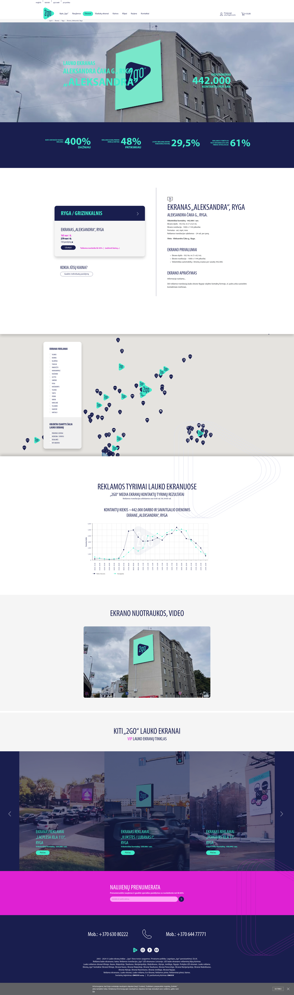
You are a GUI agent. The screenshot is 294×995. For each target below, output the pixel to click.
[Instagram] (142, 950)
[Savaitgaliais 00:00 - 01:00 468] (94, 557)
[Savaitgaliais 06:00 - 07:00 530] (123, 556)
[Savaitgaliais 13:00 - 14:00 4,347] (157, 533)
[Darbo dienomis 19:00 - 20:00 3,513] (186, 538)
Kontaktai (145, 14)
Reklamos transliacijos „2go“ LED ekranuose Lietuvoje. (141, 962)
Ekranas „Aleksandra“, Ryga (82, 230)
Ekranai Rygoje (169, 970)
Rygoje (176, 964)
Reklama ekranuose (111, 973)
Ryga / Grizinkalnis (81, 214)
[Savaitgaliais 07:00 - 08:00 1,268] (128, 552)
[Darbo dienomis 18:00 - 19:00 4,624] (181, 532)
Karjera (134, 14)
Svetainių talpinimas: (124, 975)
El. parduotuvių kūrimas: (157, 975)
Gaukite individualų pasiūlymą (76, 274)
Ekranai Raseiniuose (140, 970)
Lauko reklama (204, 964)
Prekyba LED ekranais (188, 964)
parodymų (66, 242)
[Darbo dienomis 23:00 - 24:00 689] (205, 555)
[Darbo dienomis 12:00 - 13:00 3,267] (152, 540)
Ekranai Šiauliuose (150, 967)
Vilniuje (106, 964)
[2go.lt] (48, 13)
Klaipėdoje (120, 964)
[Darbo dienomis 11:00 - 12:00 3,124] (147, 541)
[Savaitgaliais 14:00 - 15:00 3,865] (162, 536)
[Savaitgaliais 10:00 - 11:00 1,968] (143, 548)
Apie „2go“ (63, 14)
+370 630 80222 (113, 934)
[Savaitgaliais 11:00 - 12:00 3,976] (147, 535)
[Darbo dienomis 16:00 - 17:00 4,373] (171, 533)
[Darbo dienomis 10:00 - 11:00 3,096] (143, 541)
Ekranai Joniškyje (155, 970)
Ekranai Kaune (121, 967)
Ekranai (88, 14)
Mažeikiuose (152, 964)
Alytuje (161, 964)
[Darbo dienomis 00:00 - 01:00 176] (94, 558)
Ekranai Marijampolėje (184, 967)
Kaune (112, 964)
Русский (56, 3)
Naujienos (76, 14)
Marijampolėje (140, 964)
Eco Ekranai (149, 973)
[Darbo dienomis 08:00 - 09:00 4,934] (133, 530)
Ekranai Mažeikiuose (202, 967)
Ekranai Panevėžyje (166, 967)
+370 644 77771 (191, 934)
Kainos (115, 14)
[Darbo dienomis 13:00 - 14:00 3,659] (157, 537)
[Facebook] (149, 950)
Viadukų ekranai (102, 14)
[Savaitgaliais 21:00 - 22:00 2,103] (195, 547)
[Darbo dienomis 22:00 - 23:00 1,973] (200, 548)
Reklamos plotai (161, 973)
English (38, 3)
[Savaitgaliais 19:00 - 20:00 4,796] (186, 530)
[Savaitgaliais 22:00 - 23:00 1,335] (200, 551)
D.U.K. (195, 959)
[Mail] (156, 950)
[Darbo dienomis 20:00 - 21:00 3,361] (191, 539)
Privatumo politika (158, 959)
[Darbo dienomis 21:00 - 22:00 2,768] (195, 543)
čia (93, 991)
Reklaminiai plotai (176, 973)
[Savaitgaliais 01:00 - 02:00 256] (99, 558)
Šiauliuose (130, 964)
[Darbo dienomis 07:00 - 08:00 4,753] (128, 531)
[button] (281, 814)
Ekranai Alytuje (125, 970)
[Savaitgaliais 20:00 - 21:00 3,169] (191, 540)
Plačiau (43, 853)
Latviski (47, 3)
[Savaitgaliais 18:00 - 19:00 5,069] (181, 529)
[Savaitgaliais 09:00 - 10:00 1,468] (138, 551)
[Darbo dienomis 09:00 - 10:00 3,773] (138, 537)
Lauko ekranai (126, 973)
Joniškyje (168, 964)
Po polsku (66, 3)
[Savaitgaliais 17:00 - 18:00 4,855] (176, 530)
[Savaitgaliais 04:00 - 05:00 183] (114, 558)
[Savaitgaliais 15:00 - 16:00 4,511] (167, 532)
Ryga (63, 20)
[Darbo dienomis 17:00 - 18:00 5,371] (176, 527)
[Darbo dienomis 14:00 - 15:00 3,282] (162, 540)
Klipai (124, 14)
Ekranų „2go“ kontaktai (92, 967)
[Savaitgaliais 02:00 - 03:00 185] (104, 558)
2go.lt (50, 20)
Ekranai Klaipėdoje (135, 967)
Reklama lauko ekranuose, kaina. (106, 962)
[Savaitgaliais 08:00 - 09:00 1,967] (133, 548)
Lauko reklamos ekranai (93, 964)
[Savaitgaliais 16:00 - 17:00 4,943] (171, 530)
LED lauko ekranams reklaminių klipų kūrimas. (182, 962)
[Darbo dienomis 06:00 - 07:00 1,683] (123, 549)
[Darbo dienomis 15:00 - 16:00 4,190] (167, 534)
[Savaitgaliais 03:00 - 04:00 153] (109, 559)
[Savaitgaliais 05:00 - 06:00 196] (118, 558)
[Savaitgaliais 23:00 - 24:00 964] (205, 554)
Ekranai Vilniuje (108, 967)
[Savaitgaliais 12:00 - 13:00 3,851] (152, 536)
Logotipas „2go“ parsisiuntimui (179, 959)
